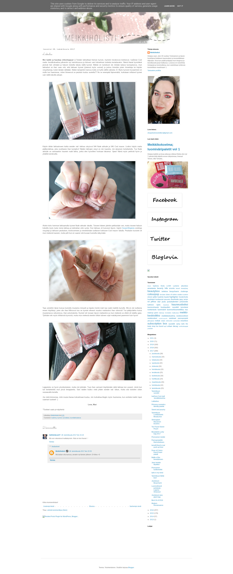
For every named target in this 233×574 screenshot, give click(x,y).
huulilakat (151, 299)
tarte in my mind (157, 473)
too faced (159, 326)
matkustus (175, 313)
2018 (152, 348)
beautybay (184, 288)
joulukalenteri (172, 302)
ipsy (181, 299)
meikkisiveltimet (182, 316)
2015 (152, 513)
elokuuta (155, 366)
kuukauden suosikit (170, 307)
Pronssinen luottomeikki (157, 469)
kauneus (166, 305)
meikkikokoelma (168, 316)
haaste (166, 297)
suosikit (172, 324)
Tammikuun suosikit (156, 392)
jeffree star (156, 302)
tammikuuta (156, 388)
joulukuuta (156, 354)
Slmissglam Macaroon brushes (156, 422)
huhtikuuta (156, 379)
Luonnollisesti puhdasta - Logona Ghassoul (157, 489)
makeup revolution (165, 313)
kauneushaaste (153, 307)
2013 (152, 520)
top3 (165, 326)
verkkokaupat (183, 326)
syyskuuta (156, 363)
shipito (163, 321)
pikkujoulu (151, 321)
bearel (178, 288)
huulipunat (159, 299)
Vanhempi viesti (135, 506)
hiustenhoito (183, 297)
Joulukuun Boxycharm (157, 482)
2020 (152, 341)
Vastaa (51, 442)
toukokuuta (156, 376)
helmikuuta (156, 385)
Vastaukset (55, 447)
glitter (155, 297)
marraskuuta (156, 357)
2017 (152, 351)
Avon (149, 286)
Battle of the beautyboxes (157, 458)
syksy (178, 324)
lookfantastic (152, 310)
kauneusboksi (180, 304)
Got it (180, 6)
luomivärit (162, 309)
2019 (152, 344)
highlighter (173, 297)
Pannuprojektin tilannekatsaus (158, 441)
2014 (152, 516)
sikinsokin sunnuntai (173, 321)
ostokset (172, 318)
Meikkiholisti (60, 451)
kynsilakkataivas (75, 418)
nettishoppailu (163, 318)
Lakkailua (155, 401)
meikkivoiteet (152, 318)
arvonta (172, 288)
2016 (152, 510)
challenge (184, 291)
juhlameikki (184, 302)
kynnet (59, 418)
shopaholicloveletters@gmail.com (160, 133)
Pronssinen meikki (158, 437)
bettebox (165, 291)
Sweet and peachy (158, 410)
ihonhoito (175, 299)
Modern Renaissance (157, 504)
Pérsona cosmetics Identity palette (158, 405)
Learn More (169, 6)
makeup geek (153, 313)
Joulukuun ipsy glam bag (157, 496)
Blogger (131, 567)
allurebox (184, 286)
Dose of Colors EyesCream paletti (157, 452)
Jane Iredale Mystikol (156, 463)
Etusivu (92, 506)
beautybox (154, 291)
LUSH (169, 286)
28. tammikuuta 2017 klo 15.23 (72, 435)
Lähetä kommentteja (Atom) (57, 510)
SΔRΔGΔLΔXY (55, 435)
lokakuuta (155, 360)
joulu (164, 302)
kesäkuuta (156, 372)
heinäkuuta (156, 369)
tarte (183, 324)
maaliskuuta (156, 382)
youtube (150, 328)
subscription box (157, 323)
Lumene (176, 286)
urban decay (172, 326)
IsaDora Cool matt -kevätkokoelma (158, 397)
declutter (163, 294)
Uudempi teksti (48, 506)
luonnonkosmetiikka (175, 309)
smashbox (184, 321)
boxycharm (174, 291)
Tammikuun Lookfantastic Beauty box (157, 415)
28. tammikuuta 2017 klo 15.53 (80, 451)
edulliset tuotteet (182, 294)
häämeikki (167, 299)
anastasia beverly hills (158, 288)
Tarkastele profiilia (154, 70)
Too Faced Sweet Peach (158, 428)
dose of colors (171, 295)
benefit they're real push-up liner (158, 446)
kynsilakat (66, 418)
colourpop (153, 294)
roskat (157, 321)
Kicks (163, 286)
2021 (152, 338)
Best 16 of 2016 (157, 500)
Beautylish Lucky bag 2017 (158, 433)
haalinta (160, 297)
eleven (150, 297)
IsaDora (54, 418)
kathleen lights (154, 305)
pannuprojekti (183, 318)
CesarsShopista (128, 228)
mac (186, 310)
